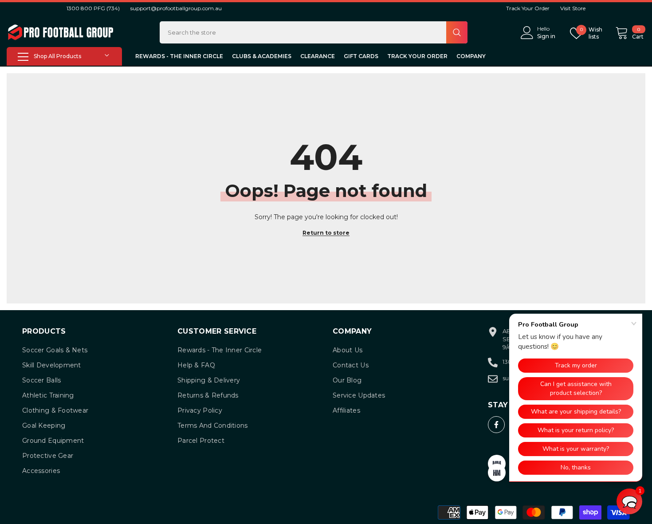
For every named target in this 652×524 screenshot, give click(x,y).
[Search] (313, 32)
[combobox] (303, 32)
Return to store (326, 232)
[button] (629, 501)
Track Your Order (528, 8)
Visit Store (572, 8)
